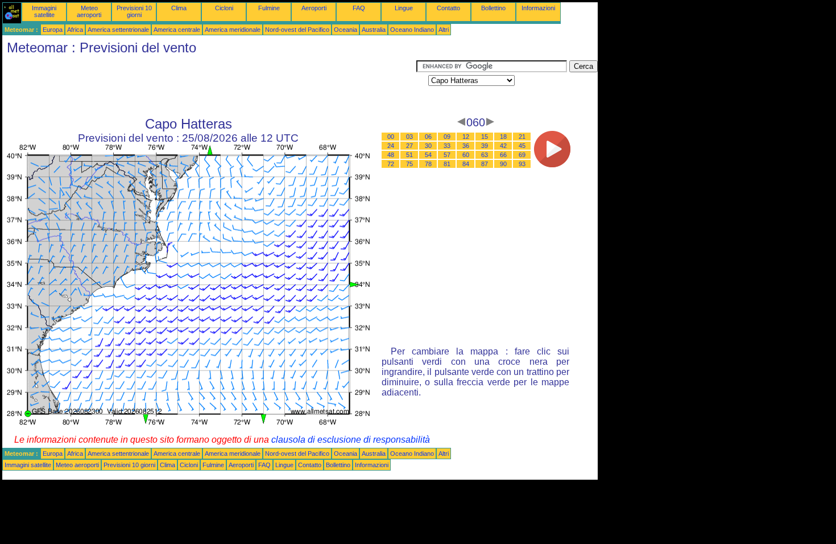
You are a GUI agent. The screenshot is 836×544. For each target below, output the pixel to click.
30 (428, 145)
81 (447, 163)
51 (409, 154)
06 (428, 136)
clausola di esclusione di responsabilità (350, 439)
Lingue (404, 8)
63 (484, 154)
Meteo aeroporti (89, 11)
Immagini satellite (44, 11)
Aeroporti (313, 8)
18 (503, 136)
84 (465, 163)
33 (447, 145)
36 (465, 145)
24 (390, 145)
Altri (443, 29)
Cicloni (224, 8)
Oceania (345, 29)
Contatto (448, 8)
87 (484, 163)
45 (522, 145)
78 (428, 163)
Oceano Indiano (412, 29)
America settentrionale (118, 29)
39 (484, 145)
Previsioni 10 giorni (134, 11)
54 (428, 154)
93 (522, 163)
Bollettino (493, 8)
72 (390, 163)
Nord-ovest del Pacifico (297, 29)
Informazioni (538, 8)
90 (503, 163)
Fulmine (269, 8)
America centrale (177, 29)
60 (465, 154)
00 (390, 136)
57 (447, 154)
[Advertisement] (209, 86)
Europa (53, 29)
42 (503, 145)
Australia (374, 29)
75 (409, 163)
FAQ (359, 8)
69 (522, 154)
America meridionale (232, 29)
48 (390, 154)
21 (522, 136)
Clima (179, 8)
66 (503, 154)
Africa (75, 29)
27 (409, 145)
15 (484, 136)
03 (409, 136)
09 (447, 136)
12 (465, 136)
